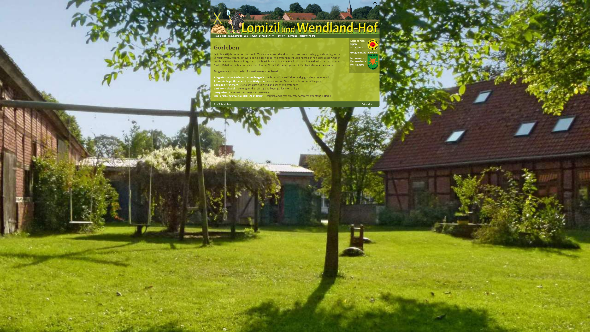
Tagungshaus (235, 35)
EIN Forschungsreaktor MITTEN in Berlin (239, 96)
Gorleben (372, 52)
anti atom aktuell (225, 88)
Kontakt (292, 35)
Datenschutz (358, 61)
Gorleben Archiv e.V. (226, 85)
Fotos (280, 35)
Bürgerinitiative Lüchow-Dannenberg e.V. (239, 77)
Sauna (253, 35)
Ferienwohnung (307, 35)
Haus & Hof (220, 35)
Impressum (357, 58)
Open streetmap (356, 45)
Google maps (358, 52)
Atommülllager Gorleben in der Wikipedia (239, 81)
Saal (246, 35)
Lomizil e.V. (265, 35)
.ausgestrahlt (222, 92)
